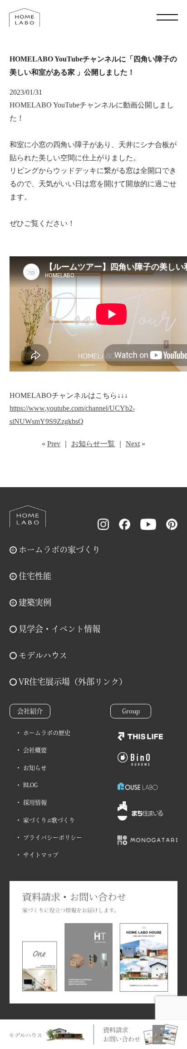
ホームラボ (28, 516)
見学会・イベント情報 (59, 629)
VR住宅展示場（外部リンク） (73, 681)
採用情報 (35, 802)
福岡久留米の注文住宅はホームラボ (24, 17)
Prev (53, 444)
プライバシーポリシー (52, 837)
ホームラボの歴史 (46, 733)
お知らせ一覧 (93, 444)
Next (133, 444)
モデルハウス (43, 655)
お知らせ (35, 768)
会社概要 (35, 750)
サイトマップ (41, 855)
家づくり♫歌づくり (49, 820)
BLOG (30, 785)
